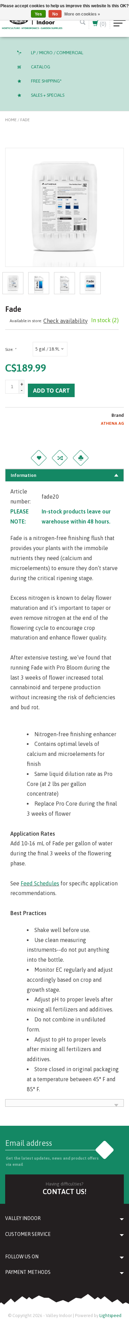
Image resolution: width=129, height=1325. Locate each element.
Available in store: (26, 320)
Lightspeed (110, 1315)
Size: (10, 349)
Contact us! (64, 1192)
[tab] (64, 475)
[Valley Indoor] (32, 22)
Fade (25, 119)
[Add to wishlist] (39, 458)
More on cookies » (82, 14)
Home (11, 119)
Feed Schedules (40, 883)
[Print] (81, 458)
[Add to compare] (60, 458)
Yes (38, 14)
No (55, 14)
